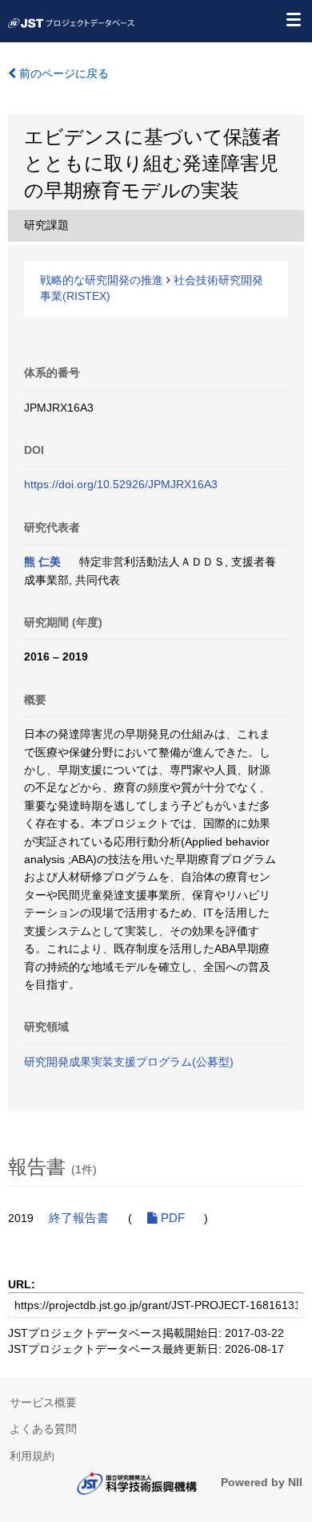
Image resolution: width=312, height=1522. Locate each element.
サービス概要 (43, 1402)
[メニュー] (293, 19)
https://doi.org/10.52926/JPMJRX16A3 (121, 484)
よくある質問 (43, 1428)
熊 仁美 (42, 561)
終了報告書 (79, 1218)
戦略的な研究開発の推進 (101, 280)
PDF (171, 1218)
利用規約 (32, 1455)
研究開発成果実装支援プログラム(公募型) (129, 1061)
